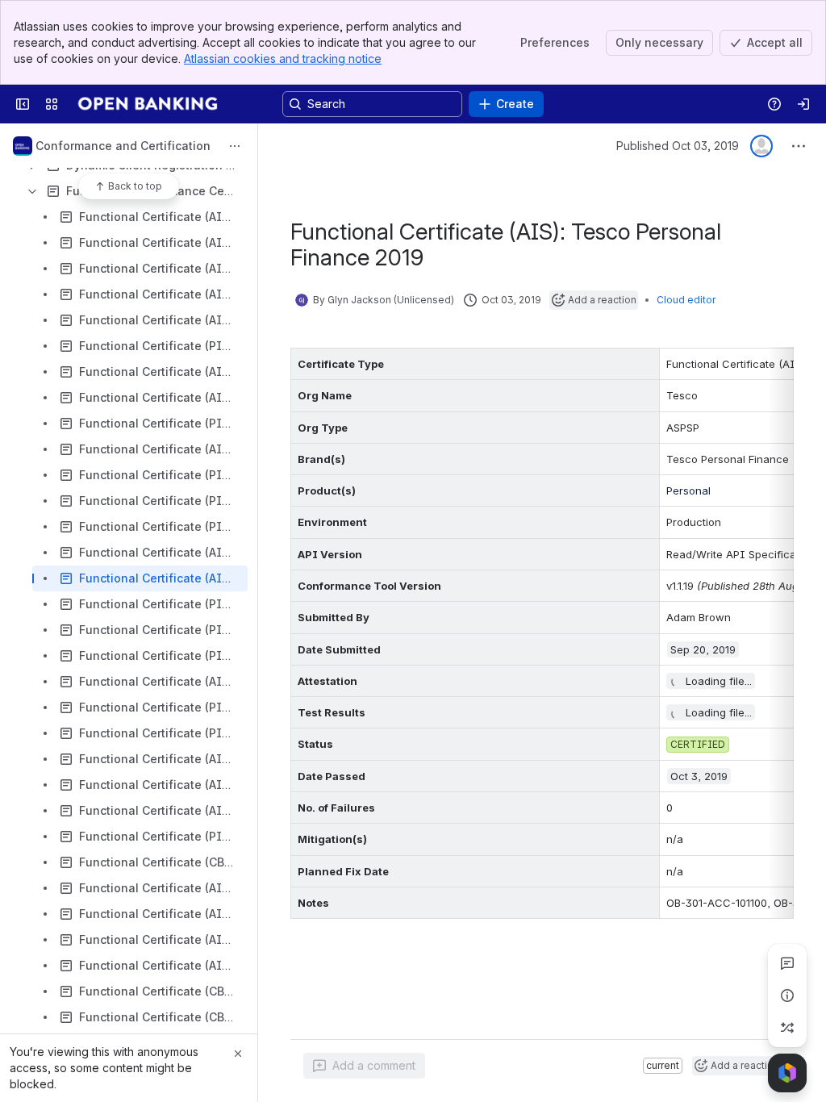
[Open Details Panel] (787, 995)
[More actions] (234, 146)
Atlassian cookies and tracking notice (283, 58)
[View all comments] (787, 963)
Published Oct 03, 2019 (677, 145)
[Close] (238, 1053)
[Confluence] (149, 104)
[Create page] (787, 1028)
